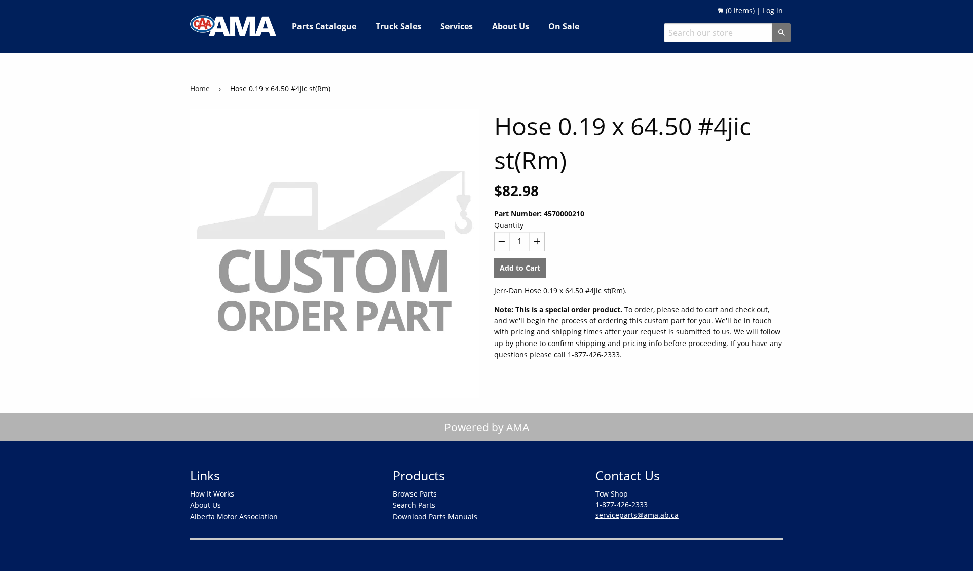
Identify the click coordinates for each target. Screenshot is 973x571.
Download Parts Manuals (435, 516)
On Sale (563, 26)
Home (200, 88)
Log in (773, 10)
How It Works (212, 494)
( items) (739, 10)
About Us (510, 26)
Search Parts (414, 505)
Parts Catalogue (324, 26)
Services (456, 26)
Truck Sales (398, 26)
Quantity (508, 225)
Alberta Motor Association (234, 516)
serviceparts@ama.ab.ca (637, 515)
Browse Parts (415, 494)
